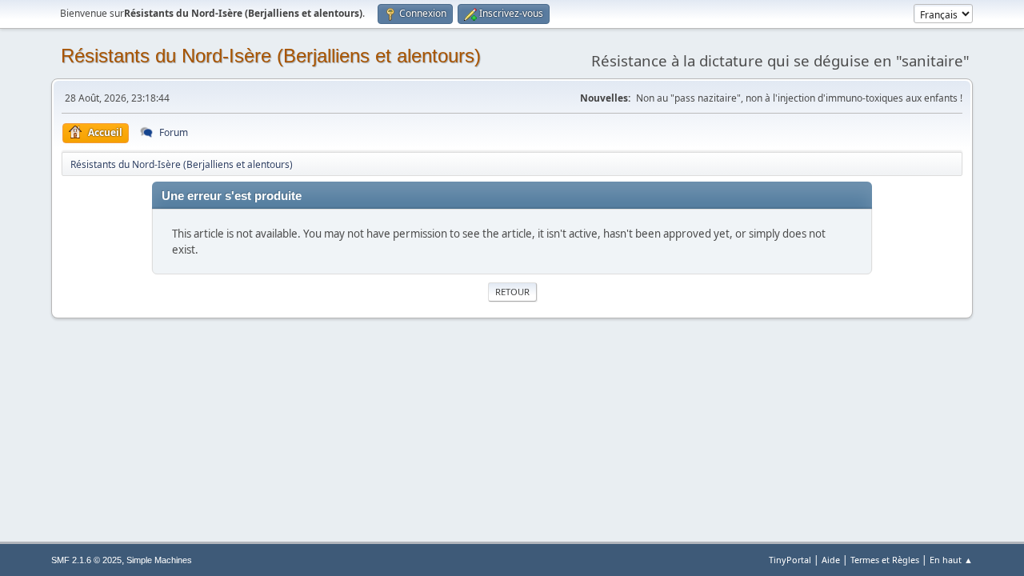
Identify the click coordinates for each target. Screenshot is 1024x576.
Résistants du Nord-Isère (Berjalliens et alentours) (271, 55)
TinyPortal (790, 560)
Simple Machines (159, 560)
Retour (512, 292)
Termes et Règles (884, 560)
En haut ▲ (951, 560)
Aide (831, 560)
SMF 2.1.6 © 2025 (86, 560)
